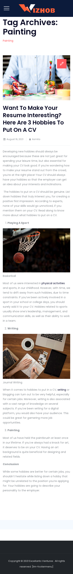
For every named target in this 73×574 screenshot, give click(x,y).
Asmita (36, 139)
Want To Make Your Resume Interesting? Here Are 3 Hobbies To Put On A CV (33, 119)
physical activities (53, 283)
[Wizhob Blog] (36, 8)
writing (61, 390)
